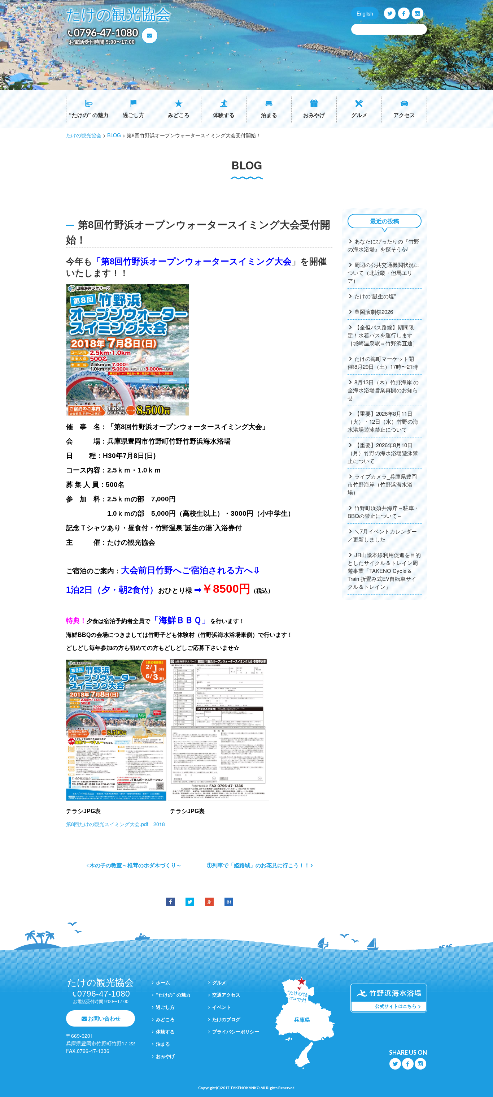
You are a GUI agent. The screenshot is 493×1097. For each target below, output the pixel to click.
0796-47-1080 (106, 32)
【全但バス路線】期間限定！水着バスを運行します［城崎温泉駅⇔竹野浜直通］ (383, 335)
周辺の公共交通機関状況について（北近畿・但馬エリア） (383, 272)
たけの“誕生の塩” (375, 296)
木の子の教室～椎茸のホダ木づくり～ (136, 865)
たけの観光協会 (118, 14)
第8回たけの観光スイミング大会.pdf (109, 824)
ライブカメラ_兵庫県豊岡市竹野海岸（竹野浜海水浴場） (382, 484)
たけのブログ (226, 1019)
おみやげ (314, 115)
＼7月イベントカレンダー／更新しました (382, 535)
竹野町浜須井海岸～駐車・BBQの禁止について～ (383, 511)
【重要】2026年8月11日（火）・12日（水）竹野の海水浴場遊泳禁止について (383, 421)
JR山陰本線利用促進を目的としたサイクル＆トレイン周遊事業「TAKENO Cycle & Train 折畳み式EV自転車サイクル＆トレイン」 (384, 570)
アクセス (404, 115)
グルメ (359, 115)
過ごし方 (133, 115)
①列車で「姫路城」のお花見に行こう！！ (258, 865)
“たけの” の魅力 (89, 115)
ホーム (163, 982)
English (365, 13)
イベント (221, 1006)
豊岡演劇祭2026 (373, 311)
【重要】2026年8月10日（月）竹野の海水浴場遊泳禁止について (383, 453)
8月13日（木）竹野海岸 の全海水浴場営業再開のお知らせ (383, 390)
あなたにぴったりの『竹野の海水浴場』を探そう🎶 (383, 245)
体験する (224, 115)
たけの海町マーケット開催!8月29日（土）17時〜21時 (383, 362)
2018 (159, 824)
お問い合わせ (104, 1018)
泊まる (269, 115)
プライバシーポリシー (235, 1031)
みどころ (178, 115)
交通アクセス (226, 994)
